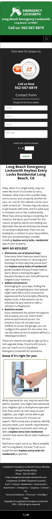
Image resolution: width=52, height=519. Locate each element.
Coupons (35, 488)
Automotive (9, 488)
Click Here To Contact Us (26, 51)
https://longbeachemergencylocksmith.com (26, 477)
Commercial (39, 484)
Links (26, 498)
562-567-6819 (32, 27)
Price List (31, 495)
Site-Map (42, 495)
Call (27, 514)
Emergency (22, 488)
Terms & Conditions (14, 495)
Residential (26, 484)
